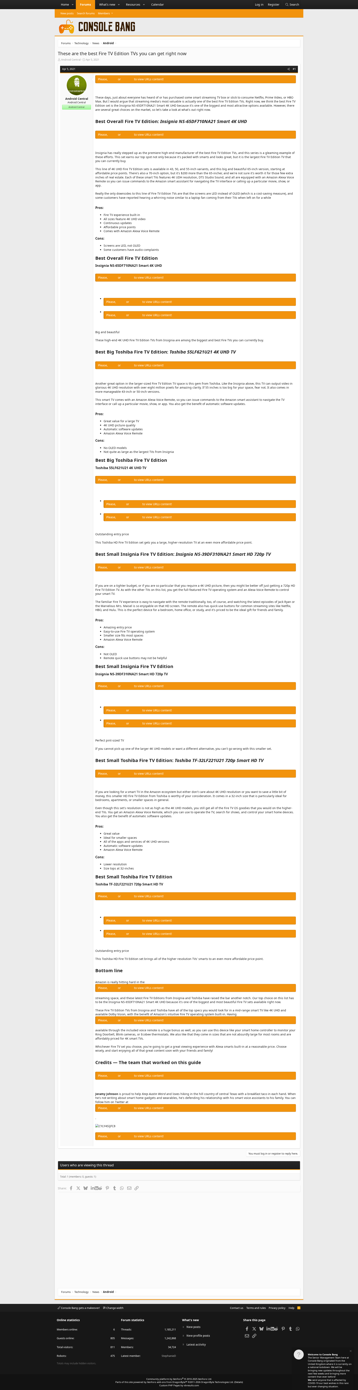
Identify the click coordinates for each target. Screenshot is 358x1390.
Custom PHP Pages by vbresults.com (179, 1385)
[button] (73, 4)
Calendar (157, 4)
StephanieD (169, 1356)
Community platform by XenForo (179, 1378)
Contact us (236, 1308)
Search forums (86, 13)
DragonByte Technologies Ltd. (217, 1382)
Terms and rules (256, 1308)
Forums (85, 4)
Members (104, 13)
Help (291, 1308)
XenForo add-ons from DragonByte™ (167, 1382)
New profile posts (198, 1336)
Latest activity (196, 1344)
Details (238, 1382)
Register (128, 79)
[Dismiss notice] (350, 1351)
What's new (107, 4)
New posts (67, 13)
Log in (113, 79)
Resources (133, 4)
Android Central (71, 59)
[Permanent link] (249, 121)
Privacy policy (277, 1308)
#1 (294, 69)
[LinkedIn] (92, 1188)
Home (65, 4)
